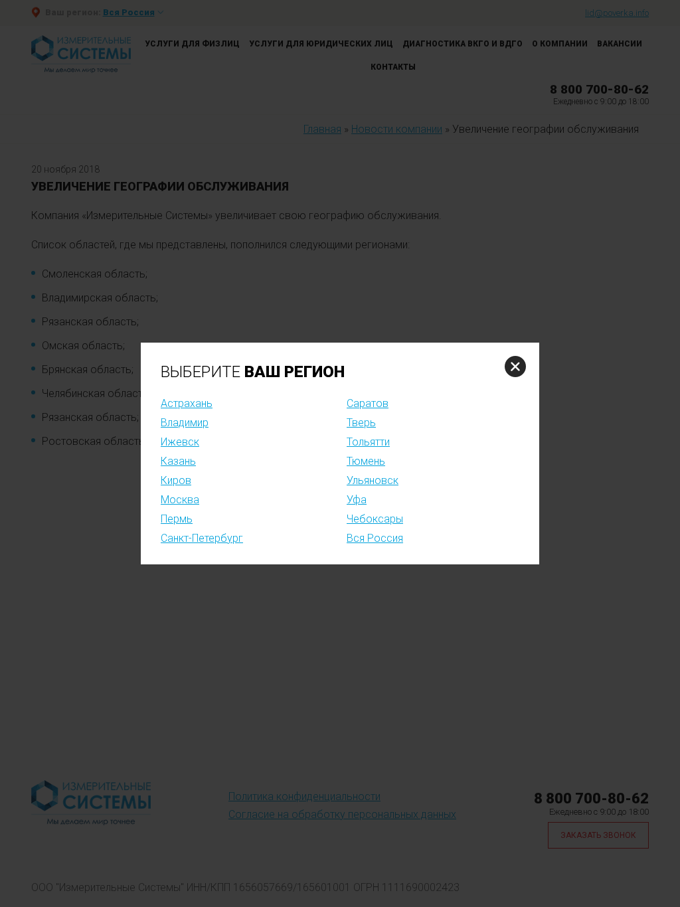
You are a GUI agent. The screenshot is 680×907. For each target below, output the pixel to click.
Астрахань (186, 403)
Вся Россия (375, 538)
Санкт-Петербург (202, 538)
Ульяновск (372, 480)
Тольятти (368, 442)
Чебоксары (375, 519)
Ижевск (180, 442)
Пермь (177, 519)
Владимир (185, 422)
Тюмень (366, 461)
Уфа (357, 499)
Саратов (367, 403)
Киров (176, 480)
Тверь (361, 422)
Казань (178, 461)
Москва (180, 499)
